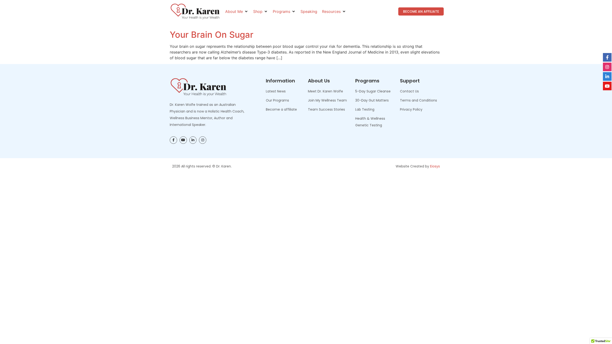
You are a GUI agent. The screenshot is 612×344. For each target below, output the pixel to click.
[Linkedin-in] (193, 140)
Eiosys (435, 166)
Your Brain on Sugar (211, 34)
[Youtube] (183, 140)
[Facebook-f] (173, 140)
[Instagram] (202, 140)
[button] (237, 11)
